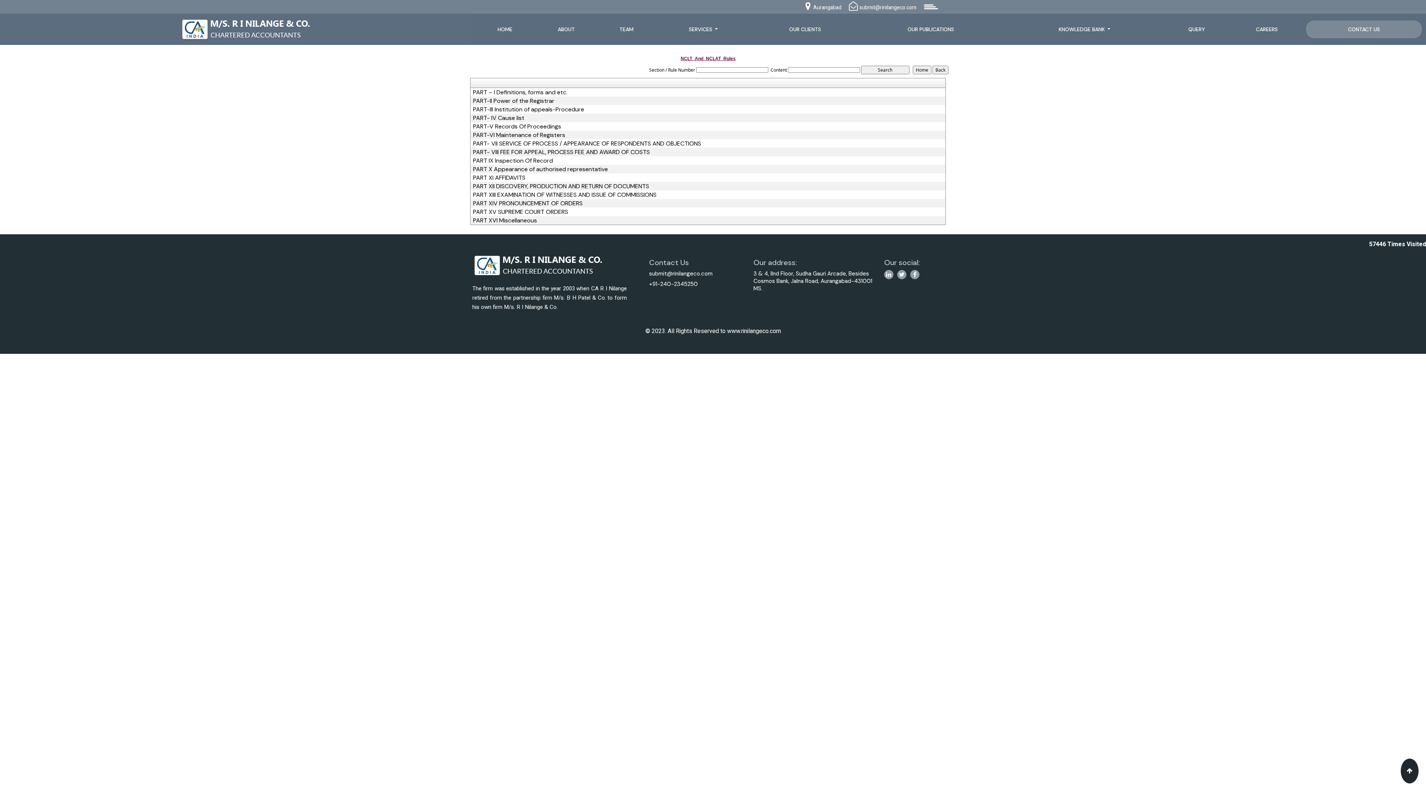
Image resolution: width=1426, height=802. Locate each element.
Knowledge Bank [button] (1082, 29)
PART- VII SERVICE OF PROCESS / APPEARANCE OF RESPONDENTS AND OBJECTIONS (587, 144)
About (566, 29)
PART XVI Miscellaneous (505, 221)
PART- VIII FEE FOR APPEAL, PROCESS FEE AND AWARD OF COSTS (561, 152)
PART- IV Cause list (498, 118)
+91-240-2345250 (673, 284)
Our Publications (931, 29)
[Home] (249, 28)
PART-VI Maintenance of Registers (519, 135)
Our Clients (805, 29)
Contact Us (1364, 29)
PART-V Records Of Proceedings (517, 127)
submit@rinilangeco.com (681, 273)
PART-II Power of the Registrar (513, 101)
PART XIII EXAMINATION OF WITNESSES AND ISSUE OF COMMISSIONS (565, 195)
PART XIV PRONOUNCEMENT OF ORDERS (528, 203)
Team (626, 29)
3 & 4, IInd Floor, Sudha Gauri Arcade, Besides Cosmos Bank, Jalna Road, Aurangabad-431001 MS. (812, 281)
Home (505, 29)
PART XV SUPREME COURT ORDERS (520, 212)
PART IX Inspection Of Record (513, 161)
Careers (1267, 29)
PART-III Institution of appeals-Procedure (528, 110)
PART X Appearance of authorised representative (540, 169)
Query (1196, 29)
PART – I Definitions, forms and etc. (520, 92)
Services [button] (701, 29)
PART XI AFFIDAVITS (499, 178)
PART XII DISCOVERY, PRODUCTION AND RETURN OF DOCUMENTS (561, 186)
